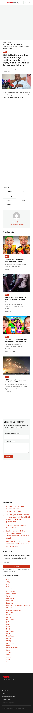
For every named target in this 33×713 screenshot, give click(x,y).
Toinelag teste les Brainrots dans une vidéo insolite (15, 260)
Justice (8, 622)
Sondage (9, 655)
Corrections (6, 700)
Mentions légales (8, 703)
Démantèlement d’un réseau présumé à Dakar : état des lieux (15, 299)
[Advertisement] (16, 22)
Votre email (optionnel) (12, 434)
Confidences (10, 591)
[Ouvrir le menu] (3, 2)
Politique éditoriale (8, 697)
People (8, 638)
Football (9, 615)
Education (9, 603)
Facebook (9, 191)
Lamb (8, 624)
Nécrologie (10, 631)
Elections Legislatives (13, 610)
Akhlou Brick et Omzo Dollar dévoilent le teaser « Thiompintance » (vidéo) (15, 508)
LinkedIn (24, 196)
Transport (9, 659)
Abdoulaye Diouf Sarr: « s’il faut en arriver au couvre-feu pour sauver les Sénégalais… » (18, 543)
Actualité (9, 580)
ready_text (9, 643)
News (4, 52)
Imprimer (9, 204)
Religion (9, 645)
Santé (8, 650)
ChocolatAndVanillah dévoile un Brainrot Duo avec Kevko (16, 341)
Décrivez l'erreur (9, 441)
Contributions (11, 594)
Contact (4, 694)
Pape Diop (17, 69)
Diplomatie (10, 598)
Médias (8, 627)
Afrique (8, 582)
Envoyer (8, 456)
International (10, 619)
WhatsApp (9, 196)
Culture (8, 596)
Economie (9, 601)
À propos (5, 690)
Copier (23, 200)
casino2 (9, 589)
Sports (8, 657)
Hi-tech (8, 617)
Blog (7, 584)
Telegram (9, 200)
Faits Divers (10, 612)
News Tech (10, 636)
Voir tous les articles (17, 225)
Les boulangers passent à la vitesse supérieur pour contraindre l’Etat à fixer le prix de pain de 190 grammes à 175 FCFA (18, 518)
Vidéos (8, 662)
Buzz (8, 587)
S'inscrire (16, 566)
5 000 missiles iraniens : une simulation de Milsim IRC (15, 381)
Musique (9, 629)
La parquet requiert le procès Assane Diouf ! (16, 526)
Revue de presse (12, 648)
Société (8, 652)
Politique (9, 641)
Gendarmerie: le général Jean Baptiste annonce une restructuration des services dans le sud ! (17, 534)
